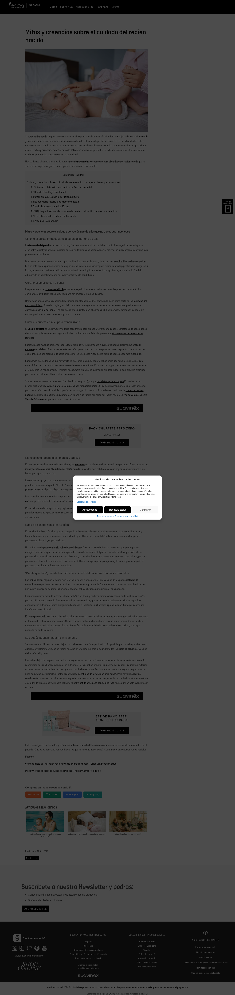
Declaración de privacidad (126, 516)
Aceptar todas (89, 509)
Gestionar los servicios (86, 502)
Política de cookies (105, 516)
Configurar (145, 509)
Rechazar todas (117, 509)
